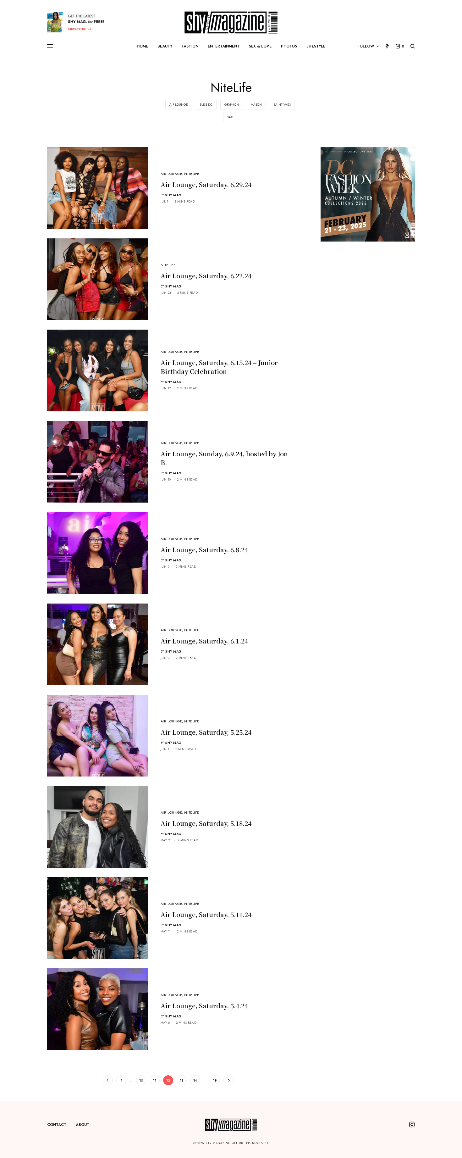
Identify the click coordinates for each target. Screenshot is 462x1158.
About (82, 1124)
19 (215, 1080)
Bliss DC (206, 104)
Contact (56, 1124)
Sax (230, 117)
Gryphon (231, 104)
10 (141, 1080)
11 (154, 1080)
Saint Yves (282, 104)
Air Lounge (178, 104)
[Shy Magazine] (231, 22)
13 (182, 1080)
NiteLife (191, 173)
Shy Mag (173, 195)
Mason (256, 104)
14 (195, 1080)
